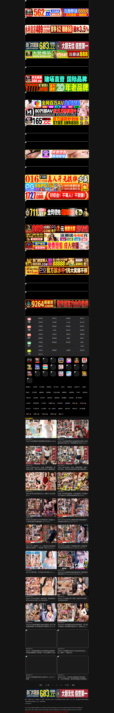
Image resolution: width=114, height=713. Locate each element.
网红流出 (68, 330)
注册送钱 (69, 387)
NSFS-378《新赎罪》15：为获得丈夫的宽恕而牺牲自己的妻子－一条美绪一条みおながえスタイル (41, 548)
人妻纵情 (68, 350)
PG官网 (35, 387)
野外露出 (82, 330)
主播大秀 (28, 398)
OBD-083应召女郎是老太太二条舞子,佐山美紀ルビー (40, 494)
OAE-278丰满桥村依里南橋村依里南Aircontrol (41, 441)
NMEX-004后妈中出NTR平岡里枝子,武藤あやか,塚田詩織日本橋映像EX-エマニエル (40, 521)
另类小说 (40, 354)
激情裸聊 (67, 403)
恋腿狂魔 (82, 334)
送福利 (84, 387)
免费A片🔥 (36, 414)
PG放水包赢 (56, 392)
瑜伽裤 (68, 338)
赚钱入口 (61, 414)
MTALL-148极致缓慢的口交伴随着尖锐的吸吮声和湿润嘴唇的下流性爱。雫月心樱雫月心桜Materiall (40, 652)
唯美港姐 (68, 326)
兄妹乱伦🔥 (45, 414)
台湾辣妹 (40, 326)
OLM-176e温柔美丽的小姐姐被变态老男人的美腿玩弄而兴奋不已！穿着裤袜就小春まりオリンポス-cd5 (73, 443)
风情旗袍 (40, 338)
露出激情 (54, 342)
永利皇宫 (43, 403)
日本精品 (54, 322)
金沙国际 (43, 408)
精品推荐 (40, 318)
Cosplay (68, 322)
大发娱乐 (28, 403)
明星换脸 (54, 338)
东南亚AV (82, 326)
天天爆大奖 (36, 408)
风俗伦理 (82, 350)
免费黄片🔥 (53, 414)
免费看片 (60, 408)
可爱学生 (68, 334)
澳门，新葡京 (52, 408)
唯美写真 (68, 342)
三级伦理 (40, 322)
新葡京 (27, 392)
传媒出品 (40, 346)
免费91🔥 (28, 414)
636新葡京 (60, 403)
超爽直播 (71, 392)
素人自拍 (82, 322)
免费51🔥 (74, 403)
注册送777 (77, 387)
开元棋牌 (41, 387)
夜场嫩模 (64, 398)
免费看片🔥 (52, 403)
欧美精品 (68, 318)
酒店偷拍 (85, 392)
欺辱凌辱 (40, 330)
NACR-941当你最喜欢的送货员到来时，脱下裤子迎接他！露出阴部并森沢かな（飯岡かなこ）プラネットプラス (73, 626)
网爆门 (82, 342)
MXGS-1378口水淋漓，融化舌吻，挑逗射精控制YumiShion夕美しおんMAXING (40, 599)
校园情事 (54, 350)
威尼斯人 (28, 387)
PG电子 (63, 387)
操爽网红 (64, 392)
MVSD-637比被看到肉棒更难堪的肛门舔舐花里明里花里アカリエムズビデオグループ (73, 573)
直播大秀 (74, 408)
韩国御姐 (54, 326)
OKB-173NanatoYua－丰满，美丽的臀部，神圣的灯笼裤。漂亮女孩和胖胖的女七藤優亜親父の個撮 (41, 469)
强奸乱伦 (54, 318)
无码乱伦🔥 (83, 403)
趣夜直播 (56, 398)
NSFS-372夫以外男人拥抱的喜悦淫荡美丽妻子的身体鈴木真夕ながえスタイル (72, 521)
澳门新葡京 (79, 398)
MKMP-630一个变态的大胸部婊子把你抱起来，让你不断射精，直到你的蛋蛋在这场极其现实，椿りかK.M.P (73, 679)
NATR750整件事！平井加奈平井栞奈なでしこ (40, 572)
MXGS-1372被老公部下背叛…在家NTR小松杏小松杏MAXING (72, 599)
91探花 (54, 330)
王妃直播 (35, 398)
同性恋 (82, 346)
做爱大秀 (67, 408)
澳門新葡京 (36, 403)
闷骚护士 (82, 338)
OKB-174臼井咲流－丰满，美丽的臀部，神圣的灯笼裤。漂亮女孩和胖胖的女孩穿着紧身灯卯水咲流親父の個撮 (73, 469)
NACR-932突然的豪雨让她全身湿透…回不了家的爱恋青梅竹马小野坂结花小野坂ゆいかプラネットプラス (41, 626)
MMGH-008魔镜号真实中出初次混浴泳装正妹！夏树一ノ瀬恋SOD (72, 652)
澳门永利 (56, 387)
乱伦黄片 (42, 398)
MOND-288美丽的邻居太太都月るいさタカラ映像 (40, 678)
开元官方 (28, 408)
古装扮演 (40, 334)
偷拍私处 (49, 398)
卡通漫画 (40, 342)
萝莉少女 (82, 318)
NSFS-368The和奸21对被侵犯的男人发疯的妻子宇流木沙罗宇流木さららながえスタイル (72, 547)
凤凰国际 (48, 392)
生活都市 (40, 350)
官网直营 (49, 387)
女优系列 (54, 334)
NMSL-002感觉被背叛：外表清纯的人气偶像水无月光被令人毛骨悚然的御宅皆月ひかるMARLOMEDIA (73, 495)
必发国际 (71, 398)
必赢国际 (41, 392)
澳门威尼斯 (82, 408)
